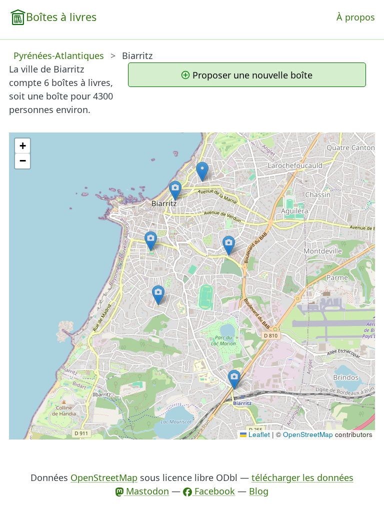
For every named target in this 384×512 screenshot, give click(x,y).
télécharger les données (303, 478)
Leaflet (258, 434)
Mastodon (146, 491)
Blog (258, 491)
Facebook (213, 491)
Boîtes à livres (61, 17)
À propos (355, 17)
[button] (150, 241)
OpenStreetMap (308, 434)
